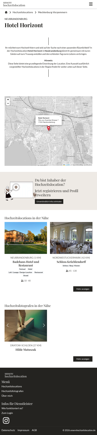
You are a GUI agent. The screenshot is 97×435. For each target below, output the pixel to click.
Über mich (7, 395)
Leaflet (67, 165)
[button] (48, 128)
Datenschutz (8, 430)
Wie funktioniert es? (12, 408)
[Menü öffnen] (91, 4)
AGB (34, 430)
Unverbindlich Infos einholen (49, 201)
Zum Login (7, 412)
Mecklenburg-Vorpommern (52, 12)
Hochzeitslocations (23, 12)
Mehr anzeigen (82, 289)
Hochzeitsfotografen (12, 391)
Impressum (23, 430)
